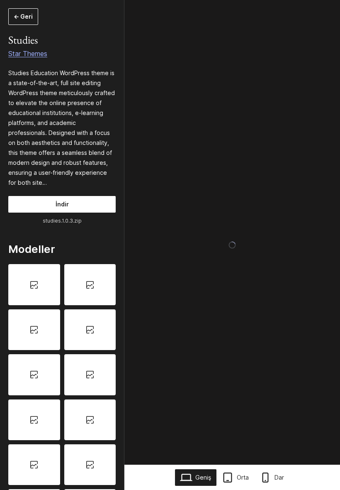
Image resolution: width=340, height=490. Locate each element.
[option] (34, 284)
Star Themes (27, 53)
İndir (62, 204)
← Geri (23, 16)
